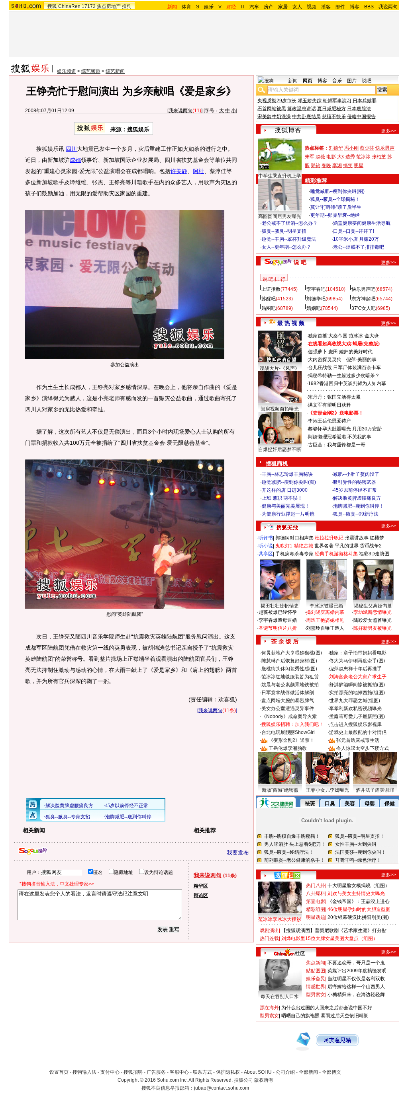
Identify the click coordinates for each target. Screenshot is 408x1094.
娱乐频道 (66, 71)
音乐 (337, 81)
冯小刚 (351, 148)
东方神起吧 (363, 299)
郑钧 (315, 165)
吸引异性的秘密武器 (354, 482)
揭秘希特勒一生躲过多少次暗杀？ (344, 375)
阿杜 (198, 171)
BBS (369, 7)
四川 (71, 149)
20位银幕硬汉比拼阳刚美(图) (358, 917)
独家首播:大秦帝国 (327, 336)
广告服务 (156, 1072)
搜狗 (126, 6)
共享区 (266, 554)
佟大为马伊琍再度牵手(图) (357, 661)
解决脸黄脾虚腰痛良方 (357, 498)
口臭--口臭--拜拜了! (353, 231)
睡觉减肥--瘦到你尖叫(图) (337, 191)
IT (243, 7)
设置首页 (59, 1072)
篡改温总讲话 (301, 108)
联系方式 (202, 1072)
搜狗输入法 (84, 1072)
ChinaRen (69, 6)
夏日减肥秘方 (331, 108)
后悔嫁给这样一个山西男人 (356, 986)
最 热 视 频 (290, 323)
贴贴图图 (315, 970)
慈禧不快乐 (334, 116)
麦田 (333, 351)
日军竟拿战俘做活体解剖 (287, 692)
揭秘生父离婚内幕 (373, 606)
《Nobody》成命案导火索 (289, 716)
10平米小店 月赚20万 (356, 239)
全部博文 (331, 1072)
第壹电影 (315, 901)
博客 (354, 7)
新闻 (293, 81)
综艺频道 (90, 71)
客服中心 (179, 1072)
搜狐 (52, 6)
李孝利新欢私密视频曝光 (355, 708)
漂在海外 (269, 1007)
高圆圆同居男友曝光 (279, 216)
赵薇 (320, 157)
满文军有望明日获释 (329, 405)
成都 (75, 160)
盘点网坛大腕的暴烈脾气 (287, 700)
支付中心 (110, 1072)
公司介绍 (285, 1072)
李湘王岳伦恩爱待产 (329, 421)
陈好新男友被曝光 (372, 628)
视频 (311, 7)
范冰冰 (363, 157)
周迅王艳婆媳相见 (325, 620)
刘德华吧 (316, 299)
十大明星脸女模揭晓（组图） (359, 885)
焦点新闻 (315, 963)
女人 (297, 7)
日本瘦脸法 (359, 108)
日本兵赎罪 (365, 100)
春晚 (326, 165)
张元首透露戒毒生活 (357, 740)
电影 (331, 157)
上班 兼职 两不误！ (282, 498)
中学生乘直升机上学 (279, 176)
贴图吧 (268, 308)
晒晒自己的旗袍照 (300, 1015)
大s (340, 157)
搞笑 (348, 165)
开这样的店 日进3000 (285, 490)
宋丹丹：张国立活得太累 (334, 397)
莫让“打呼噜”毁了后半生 (335, 207)
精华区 (201, 886)
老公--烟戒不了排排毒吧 (358, 247)
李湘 (337, 165)
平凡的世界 (347, 546)
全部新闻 (308, 1072)
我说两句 (388, 7)
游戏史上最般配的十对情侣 (357, 732)
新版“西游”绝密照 (280, 790)
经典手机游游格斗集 (336, 554)
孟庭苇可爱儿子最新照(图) (357, 716)
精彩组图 (315, 909)
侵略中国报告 (361, 116)
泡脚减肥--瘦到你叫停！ (358, 506)
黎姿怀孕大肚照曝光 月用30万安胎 (345, 429)
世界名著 (323, 546)
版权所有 (263, 1080)
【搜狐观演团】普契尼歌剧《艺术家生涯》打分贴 (333, 930)
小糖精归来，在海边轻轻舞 (356, 994)
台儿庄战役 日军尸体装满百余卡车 (344, 367)
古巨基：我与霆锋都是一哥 (336, 445)
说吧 (366, 81)
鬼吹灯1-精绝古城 (294, 546)
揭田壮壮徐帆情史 (280, 606)
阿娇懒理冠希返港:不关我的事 (339, 437)
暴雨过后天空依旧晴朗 (345, 1015)
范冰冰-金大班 (364, 336)
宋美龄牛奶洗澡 (274, 116)
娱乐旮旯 (315, 978)
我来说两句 (180, 110)
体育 (186, 7)
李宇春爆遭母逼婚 (278, 620)
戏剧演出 (269, 930)
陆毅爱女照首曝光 (372, 620)
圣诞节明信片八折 (278, 628)
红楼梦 (377, 538)
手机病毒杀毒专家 (294, 554)
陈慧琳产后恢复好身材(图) (289, 661)
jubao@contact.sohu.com (221, 1088)
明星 (358, 165)
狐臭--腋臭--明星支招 (284, 231)
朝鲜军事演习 (337, 100)
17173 (89, 6)
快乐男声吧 (363, 289)
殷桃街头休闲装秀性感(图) (289, 669)
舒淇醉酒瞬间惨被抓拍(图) (357, 684)
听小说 (266, 546)
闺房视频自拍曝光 (280, 409)
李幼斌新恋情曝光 (372, 612)
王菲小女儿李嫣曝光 (327, 790)
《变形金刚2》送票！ (291, 740)
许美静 (179, 171)
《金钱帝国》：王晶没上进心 (359, 901)
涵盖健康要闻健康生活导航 (361, 223)
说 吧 (300, 262)
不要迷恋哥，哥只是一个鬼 (356, 963)
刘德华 (336, 148)
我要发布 (238, 852)
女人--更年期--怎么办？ (286, 247)
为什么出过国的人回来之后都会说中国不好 (326, 1007)
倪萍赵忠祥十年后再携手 (355, 669)
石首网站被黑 (271, 108)
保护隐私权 (228, 1072)
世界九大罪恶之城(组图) (354, 700)
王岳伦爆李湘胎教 (288, 748)
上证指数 (270, 289)
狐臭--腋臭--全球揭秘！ (335, 199)
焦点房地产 (109, 6)
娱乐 (209, 7)
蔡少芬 (367, 148)
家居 (283, 7)
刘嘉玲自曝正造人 (325, 628)
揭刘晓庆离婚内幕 (325, 612)
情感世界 (315, 986)
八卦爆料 (315, 893)
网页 (307, 81)
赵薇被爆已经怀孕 (278, 612)
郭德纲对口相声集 (294, 538)
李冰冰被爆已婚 (326, 606)
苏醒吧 (268, 299)
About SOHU (258, 1072)
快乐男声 (384, 148)
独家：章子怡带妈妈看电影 (357, 653)
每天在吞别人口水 (280, 996)
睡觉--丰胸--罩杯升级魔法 (289, 239)
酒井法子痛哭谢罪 (375, 790)
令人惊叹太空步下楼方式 (362, 748)
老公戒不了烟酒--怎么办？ (290, 223)
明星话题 (315, 917)
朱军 (309, 157)
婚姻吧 (313, 308)
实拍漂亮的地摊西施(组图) (357, 692)
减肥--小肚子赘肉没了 (356, 474)
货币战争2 (371, 546)
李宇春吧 (316, 289)
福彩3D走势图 (374, 554)
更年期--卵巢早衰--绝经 (335, 215)
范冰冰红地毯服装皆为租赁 (290, 676)
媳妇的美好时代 (356, 351)
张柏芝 (379, 157)
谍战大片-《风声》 (280, 368)
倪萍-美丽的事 (361, 359)
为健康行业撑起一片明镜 (288, 514)
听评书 (266, 538)
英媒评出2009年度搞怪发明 (357, 970)
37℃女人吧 (363, 308)
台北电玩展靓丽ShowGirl (288, 732)
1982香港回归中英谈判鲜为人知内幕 (347, 383)
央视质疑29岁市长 (276, 100)
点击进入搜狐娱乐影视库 (355, 724)
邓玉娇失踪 (310, 100)
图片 (352, 81)
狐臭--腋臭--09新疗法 (356, 514)
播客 (326, 7)
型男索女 (315, 994)
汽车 (254, 7)
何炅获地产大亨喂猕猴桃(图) (291, 653)
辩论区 (201, 895)
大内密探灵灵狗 (324, 359)
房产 (268, 7)
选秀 (350, 157)
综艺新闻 (115, 71)
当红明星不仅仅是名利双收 (356, 978)
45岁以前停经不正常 (355, 490)
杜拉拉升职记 (329, 538)
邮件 (340, 7)
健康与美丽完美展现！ (286, 506)
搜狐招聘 (133, 1072)
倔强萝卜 (317, 351)
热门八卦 (315, 885)
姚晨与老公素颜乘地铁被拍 (290, 684)
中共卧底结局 (306, 116)
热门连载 (269, 938)
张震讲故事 (357, 538)
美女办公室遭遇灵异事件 (287, 708)
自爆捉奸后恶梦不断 (279, 449)
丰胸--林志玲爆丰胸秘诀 (287, 474)
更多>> (388, 131)
